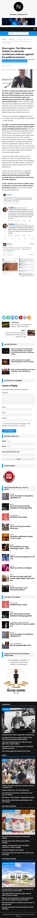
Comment (5, 393)
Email (3, 412)
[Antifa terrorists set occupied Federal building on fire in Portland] (5, 362)
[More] (29, 317)
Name (4, 407)
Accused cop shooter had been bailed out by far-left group (18, 908)
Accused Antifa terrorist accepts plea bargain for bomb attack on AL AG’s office (18, 890)
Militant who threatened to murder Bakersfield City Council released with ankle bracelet (17, 899)
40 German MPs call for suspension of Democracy (18, 735)
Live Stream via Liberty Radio (18, 662)
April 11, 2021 (15, 364)
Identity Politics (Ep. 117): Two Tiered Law (15, 790)
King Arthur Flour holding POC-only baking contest (16, 837)
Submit (18, 459)
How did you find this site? (11, 452)
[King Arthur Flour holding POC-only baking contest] (18, 822)
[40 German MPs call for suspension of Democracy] (18, 720)
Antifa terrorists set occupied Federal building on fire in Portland (22, 361)
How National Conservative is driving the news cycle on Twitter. (17, 794)
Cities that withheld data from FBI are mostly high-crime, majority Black (17, 743)
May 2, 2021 (15, 373)
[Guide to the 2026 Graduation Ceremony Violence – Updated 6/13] (18, 771)
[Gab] (8, 317)
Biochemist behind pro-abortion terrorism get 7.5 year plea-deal (18, 903)
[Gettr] (21, 317)
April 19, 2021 (15, 356)
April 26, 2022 (7, 66)
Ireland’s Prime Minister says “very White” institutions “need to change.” (15, 846)
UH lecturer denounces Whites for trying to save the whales (18, 853)
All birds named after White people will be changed (16, 842)
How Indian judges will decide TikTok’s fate (16, 751)
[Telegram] (16, 317)
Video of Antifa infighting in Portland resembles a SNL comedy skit (23, 370)
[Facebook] (12, 317)
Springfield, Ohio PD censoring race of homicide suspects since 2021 (17, 747)
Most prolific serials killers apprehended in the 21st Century (17, 801)
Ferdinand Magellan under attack (13, 850)
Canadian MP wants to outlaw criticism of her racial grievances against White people (17, 738)
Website (4, 418)
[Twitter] (4, 317)
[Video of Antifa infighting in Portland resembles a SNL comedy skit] (5, 371)
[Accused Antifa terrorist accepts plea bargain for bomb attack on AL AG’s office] (18, 874)
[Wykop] (25, 317)
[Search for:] (18, 33)
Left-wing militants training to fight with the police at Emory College (16, 894)
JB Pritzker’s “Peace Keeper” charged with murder (18, 797)
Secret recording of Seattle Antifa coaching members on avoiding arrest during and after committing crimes (22, 351)
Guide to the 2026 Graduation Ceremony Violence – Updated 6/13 (18, 786)
